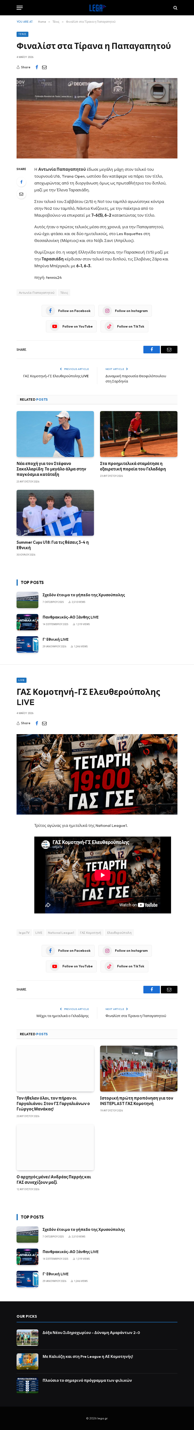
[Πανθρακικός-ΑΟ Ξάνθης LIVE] (27, 622)
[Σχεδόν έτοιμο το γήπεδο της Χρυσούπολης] (27, 600)
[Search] (174, 7)
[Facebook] (21, 182)
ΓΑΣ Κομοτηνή (90, 932)
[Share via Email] (44, 67)
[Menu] (20, 7)
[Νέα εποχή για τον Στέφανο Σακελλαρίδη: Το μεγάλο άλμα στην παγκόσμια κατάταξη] (55, 434)
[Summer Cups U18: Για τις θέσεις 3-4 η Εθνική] (55, 513)
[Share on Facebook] (36, 67)
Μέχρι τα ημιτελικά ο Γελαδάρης (62, 1015)
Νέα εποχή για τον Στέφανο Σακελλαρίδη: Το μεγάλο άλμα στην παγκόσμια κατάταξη (51, 469)
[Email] (21, 194)
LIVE (38, 932)
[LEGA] (97, 7)
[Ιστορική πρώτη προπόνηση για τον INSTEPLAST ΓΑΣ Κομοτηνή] (138, 1069)
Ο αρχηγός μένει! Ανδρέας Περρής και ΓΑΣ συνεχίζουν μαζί (54, 1179)
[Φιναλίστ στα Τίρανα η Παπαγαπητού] (97, 118)
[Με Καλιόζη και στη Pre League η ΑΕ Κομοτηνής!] (27, 1361)
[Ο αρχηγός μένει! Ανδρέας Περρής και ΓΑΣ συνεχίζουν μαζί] (55, 1147)
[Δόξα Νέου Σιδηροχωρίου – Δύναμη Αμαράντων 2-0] (27, 1337)
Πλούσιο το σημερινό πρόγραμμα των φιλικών (87, 1380)
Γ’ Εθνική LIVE (56, 639)
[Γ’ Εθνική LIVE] (27, 644)
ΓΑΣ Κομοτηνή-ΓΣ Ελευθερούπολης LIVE (56, 376)
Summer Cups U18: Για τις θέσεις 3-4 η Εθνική (53, 545)
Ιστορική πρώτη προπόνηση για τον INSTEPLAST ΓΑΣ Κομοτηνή (136, 1101)
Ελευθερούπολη (119, 932)
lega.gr (102, 1418)
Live (21, 680)
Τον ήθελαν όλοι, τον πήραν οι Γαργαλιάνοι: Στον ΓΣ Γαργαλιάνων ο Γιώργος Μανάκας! (53, 1103)
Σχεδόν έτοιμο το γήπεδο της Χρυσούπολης (84, 594)
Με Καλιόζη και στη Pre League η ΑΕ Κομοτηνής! (88, 1356)
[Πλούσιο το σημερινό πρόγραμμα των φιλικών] (27, 1385)
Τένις (22, 34)
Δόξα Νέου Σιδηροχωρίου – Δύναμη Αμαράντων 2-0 (91, 1332)
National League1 (61, 932)
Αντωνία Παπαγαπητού (36, 292)
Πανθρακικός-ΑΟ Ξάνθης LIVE (71, 617)
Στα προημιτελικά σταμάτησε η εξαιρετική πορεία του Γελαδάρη (133, 466)
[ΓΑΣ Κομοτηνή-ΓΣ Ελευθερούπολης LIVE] (97, 774)
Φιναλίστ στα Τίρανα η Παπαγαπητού (136, 1015)
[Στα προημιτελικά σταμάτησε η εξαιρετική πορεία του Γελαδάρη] (138, 434)
